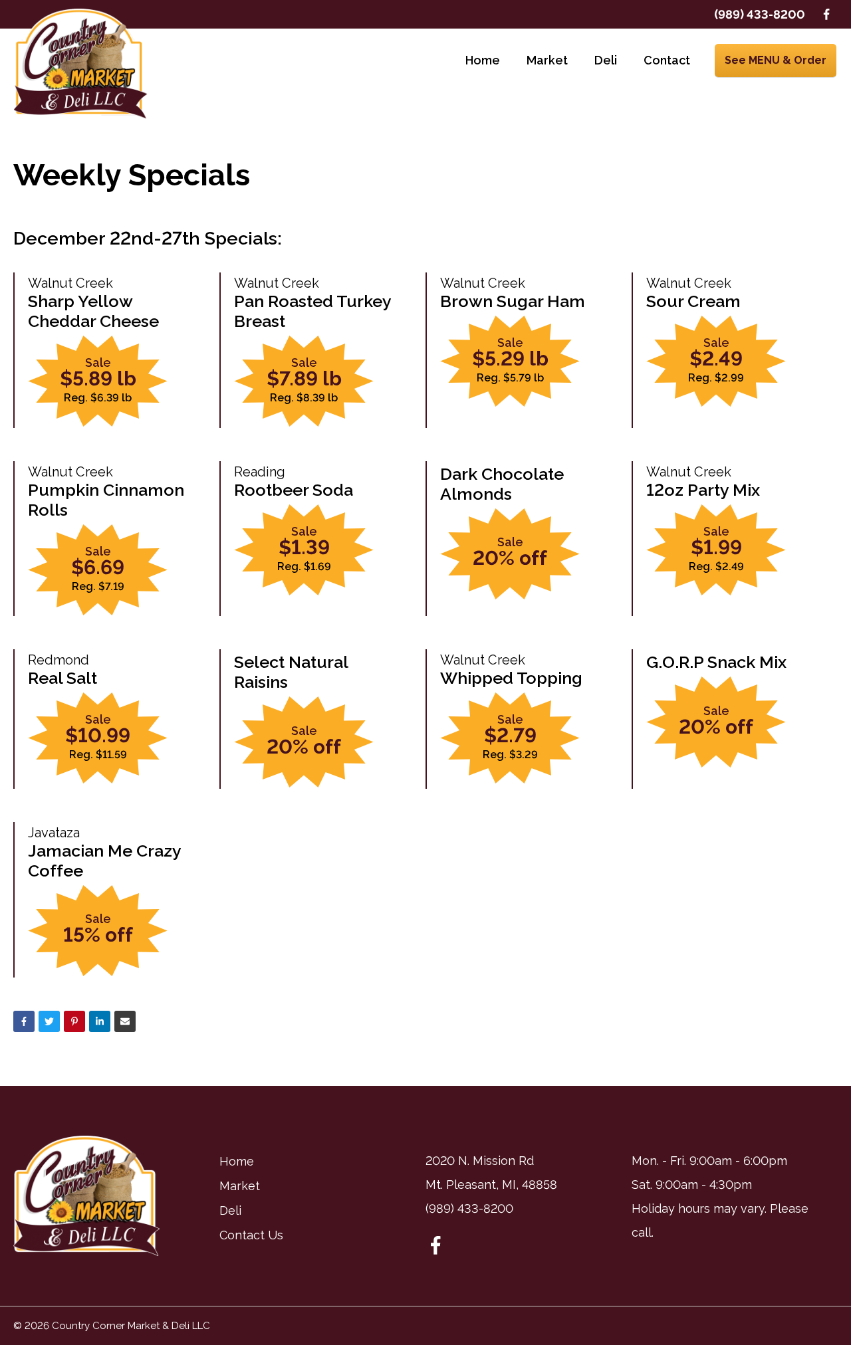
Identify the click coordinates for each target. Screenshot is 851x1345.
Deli (605, 60)
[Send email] (125, 1021)
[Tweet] (49, 1021)
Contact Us (251, 1235)
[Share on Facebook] (24, 1021)
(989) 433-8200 (759, 14)
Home (482, 60)
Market (547, 60)
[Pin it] (74, 1021)
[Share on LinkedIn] (99, 1021)
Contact (667, 60)
